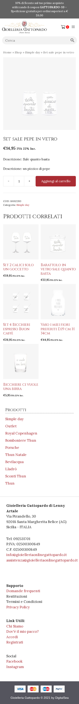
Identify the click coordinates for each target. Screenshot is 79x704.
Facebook (14, 661)
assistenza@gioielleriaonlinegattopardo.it (42, 560)
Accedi (12, 637)
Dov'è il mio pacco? (22, 631)
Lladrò (11, 469)
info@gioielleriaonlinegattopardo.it (36, 554)
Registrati (14, 642)
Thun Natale (16, 454)
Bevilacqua (14, 462)
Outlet (11, 426)
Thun (10, 483)
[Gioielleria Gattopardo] (24, 26)
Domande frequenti (23, 591)
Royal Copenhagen (21, 433)
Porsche (12, 447)
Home (7, 52)
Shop (18, 52)
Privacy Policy (18, 607)
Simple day (32, 52)
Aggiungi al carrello (55, 181)
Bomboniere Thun (20, 440)
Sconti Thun (15, 476)
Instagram (15, 666)
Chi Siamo (14, 626)
